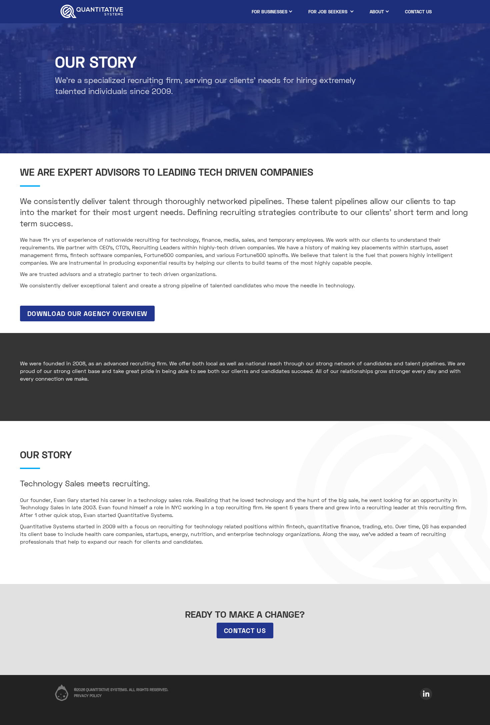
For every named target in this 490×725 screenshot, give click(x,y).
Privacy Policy (88, 695)
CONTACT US (418, 11)
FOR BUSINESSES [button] (269, 11)
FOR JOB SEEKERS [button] (328, 11)
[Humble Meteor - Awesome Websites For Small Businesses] (61, 688)
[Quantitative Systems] (91, 11)
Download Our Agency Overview (87, 313)
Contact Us (245, 630)
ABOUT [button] (377, 11)
